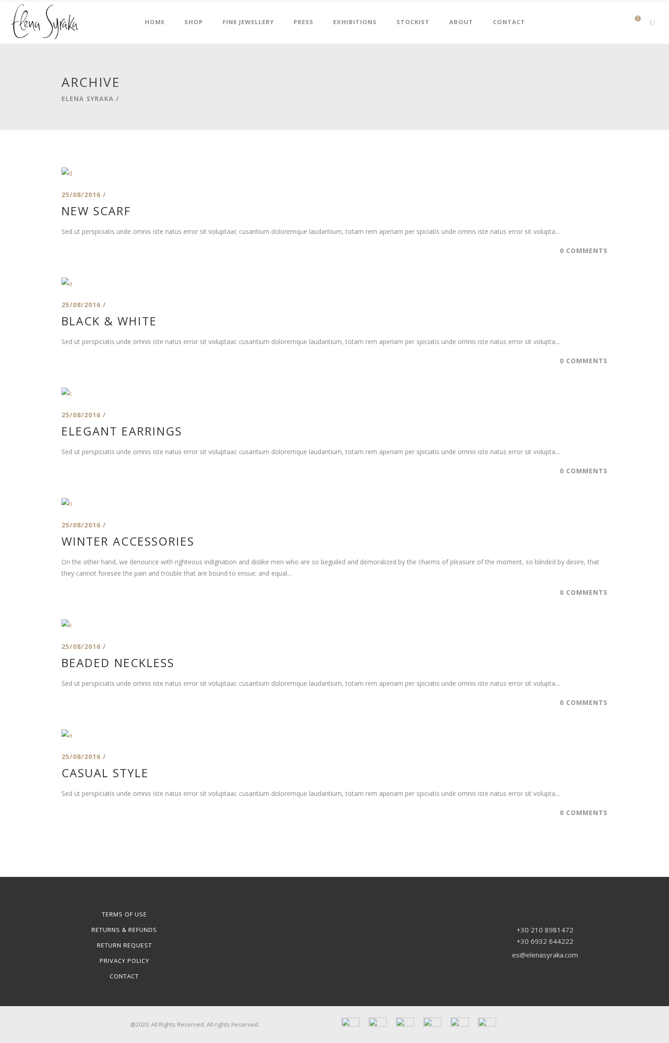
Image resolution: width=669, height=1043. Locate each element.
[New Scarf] (66, 173)
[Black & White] (66, 283)
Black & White (109, 321)
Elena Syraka (87, 99)
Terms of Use (124, 914)
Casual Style (105, 772)
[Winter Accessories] (66, 503)
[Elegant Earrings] (66, 393)
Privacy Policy (124, 961)
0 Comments (584, 250)
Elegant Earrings (121, 431)
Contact (124, 976)
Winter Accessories (127, 541)
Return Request (124, 945)
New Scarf (96, 210)
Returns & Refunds (124, 930)
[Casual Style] (66, 735)
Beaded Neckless (117, 662)
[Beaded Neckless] (66, 625)
